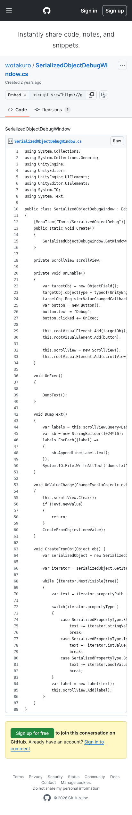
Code (21, 109)
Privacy (36, 776)
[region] (66, 430)
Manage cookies (76, 782)
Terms (18, 776)
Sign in (89, 10)
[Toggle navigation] (9, 10)
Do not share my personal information (66, 788)
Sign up (114, 10)
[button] (91, 94)
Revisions (55, 109)
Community (95, 776)
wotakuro (18, 65)
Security (55, 776)
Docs (115, 776)
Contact (48, 782)
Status (73, 776)
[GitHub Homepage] (47, 798)
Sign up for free (32, 733)
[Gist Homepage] (47, 10)
